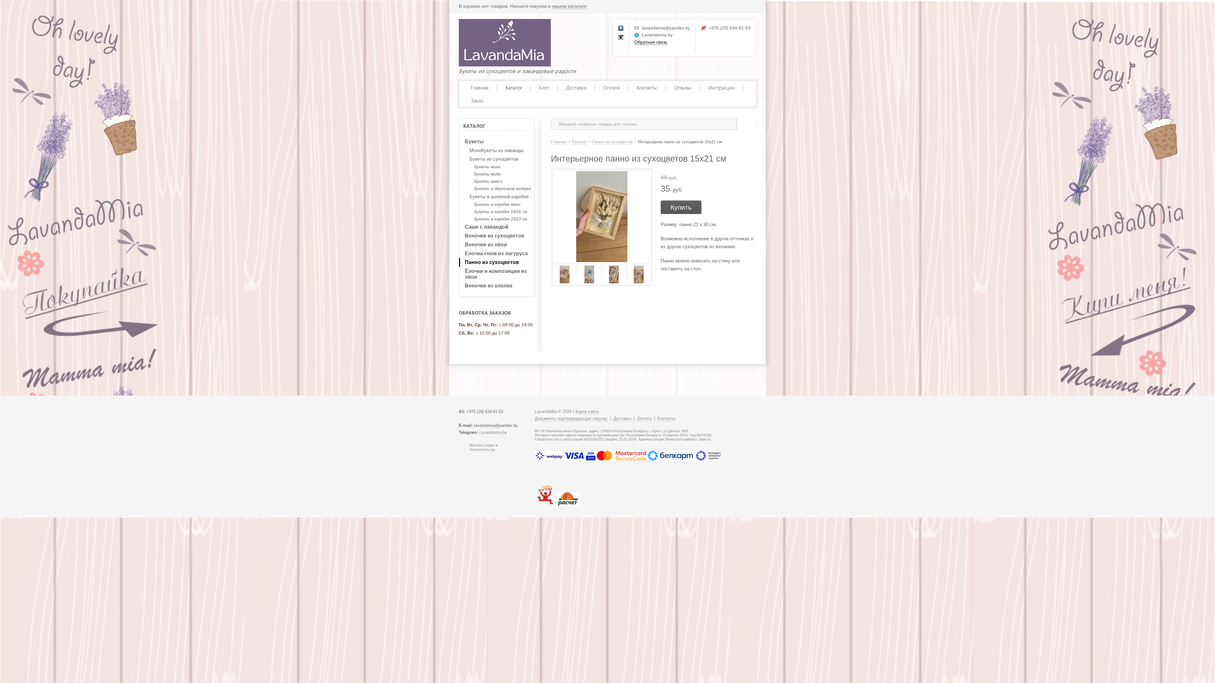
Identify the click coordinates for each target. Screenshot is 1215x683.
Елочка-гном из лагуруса (496, 253)
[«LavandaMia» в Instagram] (621, 37)
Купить (681, 207)
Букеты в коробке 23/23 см (500, 219)
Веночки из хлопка (488, 285)
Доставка (576, 87)
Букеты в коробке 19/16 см (500, 211)
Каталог (514, 87)
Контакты (647, 87)
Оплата (611, 87)
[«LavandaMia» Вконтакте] (621, 28)
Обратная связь (650, 42)
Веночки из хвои (486, 244)
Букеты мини (487, 166)
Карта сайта (587, 411)
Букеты (474, 141)
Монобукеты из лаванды (497, 150)
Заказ (477, 100)
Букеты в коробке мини (497, 204)
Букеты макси (488, 181)
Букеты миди (487, 174)
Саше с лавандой (486, 227)
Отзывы (682, 87)
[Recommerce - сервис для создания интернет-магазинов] (463, 450)
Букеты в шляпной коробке (499, 196)
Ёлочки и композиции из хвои (496, 274)
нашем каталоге (569, 6)
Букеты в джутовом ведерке (502, 188)
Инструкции (721, 87)
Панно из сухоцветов (492, 262)
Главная (480, 87)
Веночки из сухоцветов (494, 235)
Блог (544, 87)
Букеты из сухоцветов (494, 159)
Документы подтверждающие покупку (571, 418)
